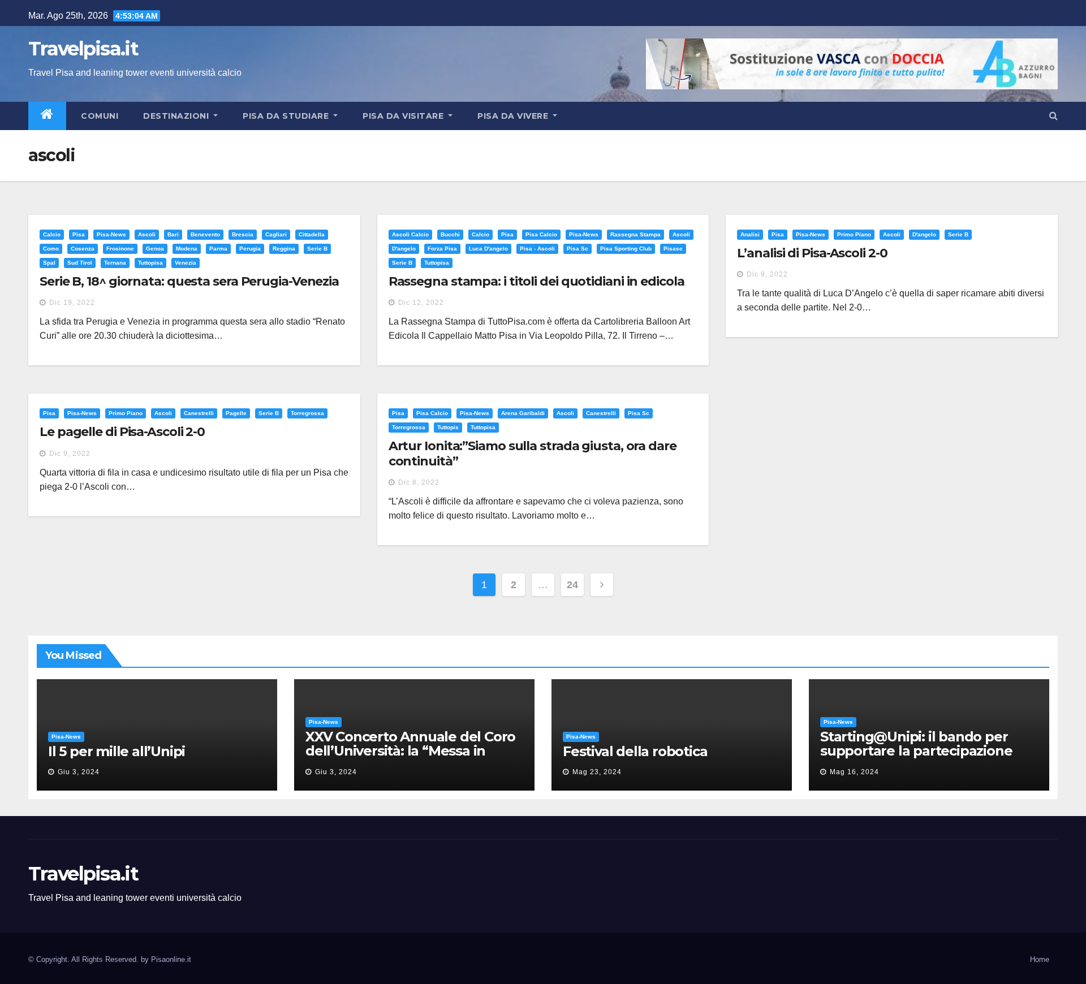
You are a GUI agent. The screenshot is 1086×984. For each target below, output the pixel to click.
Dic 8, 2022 (418, 482)
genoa (155, 248)
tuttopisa (150, 263)
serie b (317, 248)
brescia (242, 234)
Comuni (99, 116)
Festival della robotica (635, 751)
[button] (1053, 115)
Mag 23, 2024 (597, 772)
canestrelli (199, 413)
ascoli (147, 234)
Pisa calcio (541, 234)
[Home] (47, 116)
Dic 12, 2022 (421, 303)
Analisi (750, 234)
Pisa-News (111, 234)
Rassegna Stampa (635, 234)
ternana (115, 263)
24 (572, 584)
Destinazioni (177, 116)
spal (49, 263)
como (51, 248)
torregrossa (307, 413)
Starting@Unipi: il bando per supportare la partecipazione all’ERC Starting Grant (916, 750)
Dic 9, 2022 (767, 274)
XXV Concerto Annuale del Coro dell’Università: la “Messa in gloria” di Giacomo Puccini (410, 750)
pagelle (236, 413)
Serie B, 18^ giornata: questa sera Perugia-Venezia (189, 281)
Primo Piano (854, 234)
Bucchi (450, 234)
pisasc (673, 248)
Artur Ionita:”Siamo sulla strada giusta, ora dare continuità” (532, 453)
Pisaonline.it (171, 959)
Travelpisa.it (83, 49)
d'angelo (404, 248)
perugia (250, 248)
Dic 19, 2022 (72, 303)
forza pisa (442, 248)
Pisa (78, 234)
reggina (284, 248)
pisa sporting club (626, 248)
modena (186, 248)
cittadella (312, 234)
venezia (185, 263)
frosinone (120, 248)
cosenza (82, 248)
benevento (205, 234)
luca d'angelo (488, 248)
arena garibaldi (523, 413)
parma (218, 248)
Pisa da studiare (287, 116)
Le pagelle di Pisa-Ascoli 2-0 (122, 431)
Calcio (52, 234)
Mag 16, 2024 (854, 772)
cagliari (276, 234)
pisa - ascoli (537, 248)
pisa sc (577, 248)
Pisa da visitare (404, 116)
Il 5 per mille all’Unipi (116, 751)
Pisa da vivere (514, 116)
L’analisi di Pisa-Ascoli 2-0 (812, 253)
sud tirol (79, 263)
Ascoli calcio (410, 234)
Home (1039, 959)
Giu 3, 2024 (79, 772)
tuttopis (448, 427)
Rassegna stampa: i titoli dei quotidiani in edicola (536, 281)
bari (173, 234)
